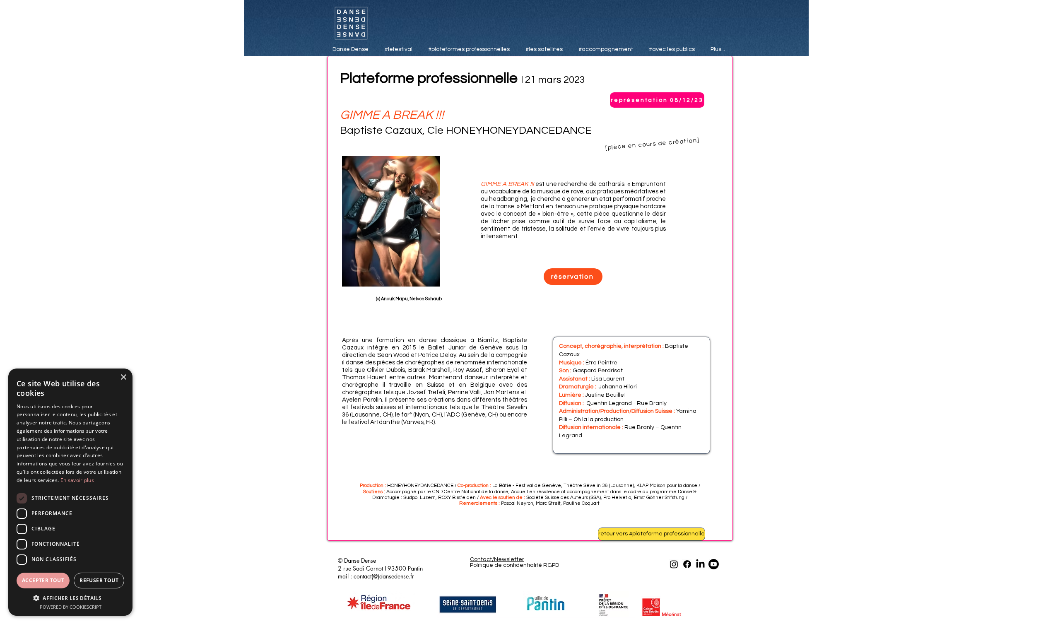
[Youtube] (713, 564)
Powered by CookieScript (70, 607)
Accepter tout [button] (43, 580)
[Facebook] (687, 564)
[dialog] (70, 492)
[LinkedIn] (700, 564)
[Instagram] (674, 564)
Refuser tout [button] (99, 580)
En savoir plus (77, 480)
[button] (70, 598)
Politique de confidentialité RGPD (514, 565)
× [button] (123, 377)
